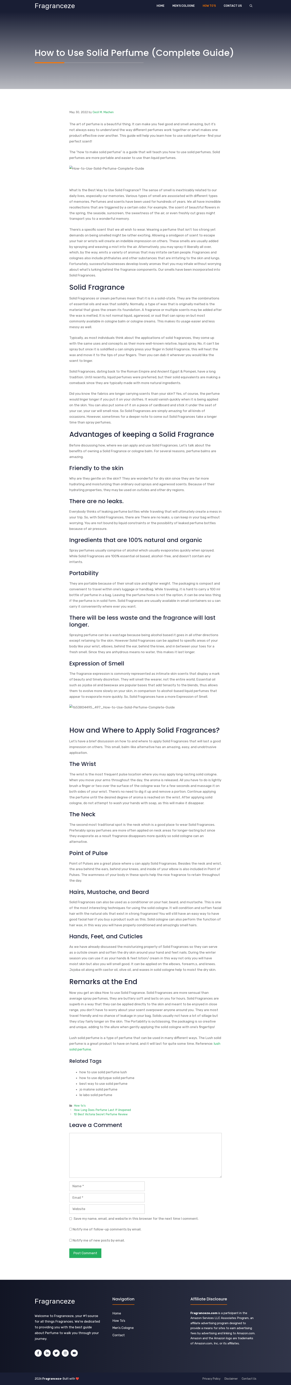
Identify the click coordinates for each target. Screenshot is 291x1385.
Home (161, 6)
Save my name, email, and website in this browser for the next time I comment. (136, 1219)
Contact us (233, 6)
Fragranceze (55, 6)
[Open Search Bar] (251, 6)
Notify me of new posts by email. (99, 1240)
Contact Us (249, 1378)
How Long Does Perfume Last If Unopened (102, 1110)
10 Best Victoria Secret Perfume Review (101, 1114)
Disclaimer (231, 1378)
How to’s (209, 6)
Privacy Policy (212, 1378)
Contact (118, 1335)
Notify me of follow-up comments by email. (107, 1229)
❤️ (77, 1378)
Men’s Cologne (183, 6)
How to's (80, 1105)
